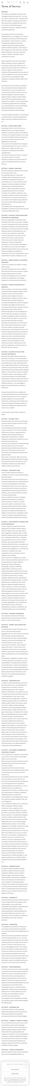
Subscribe (14, 1073)
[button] (20, 2)
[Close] (26, 1064)
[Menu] (2, 2)
